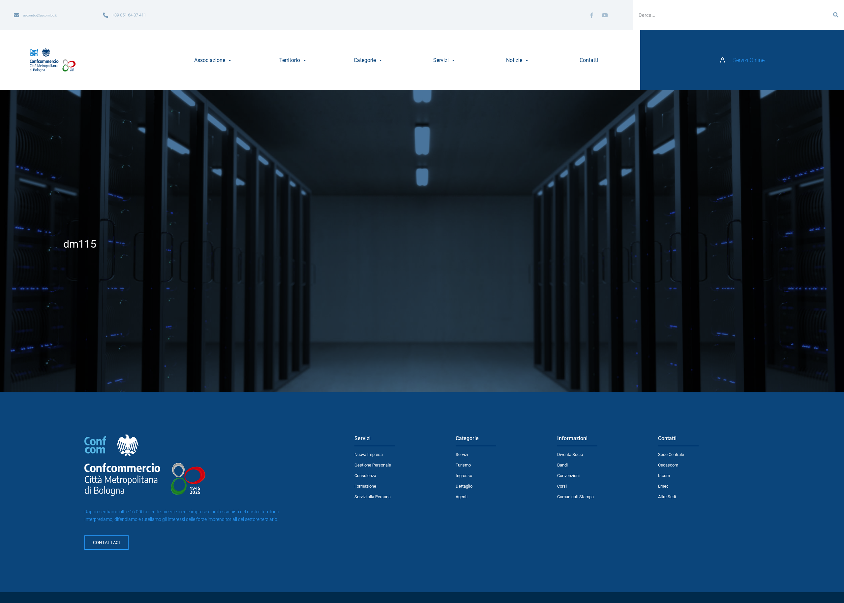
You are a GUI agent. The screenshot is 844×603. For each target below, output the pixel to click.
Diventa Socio (570, 454)
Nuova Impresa (368, 454)
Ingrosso (464, 475)
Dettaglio (464, 486)
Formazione (365, 486)
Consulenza (365, 475)
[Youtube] (605, 15)
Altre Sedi (667, 496)
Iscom (664, 475)
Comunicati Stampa (575, 496)
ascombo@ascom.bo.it (40, 15)
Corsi (562, 486)
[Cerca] (836, 15)
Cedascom (668, 465)
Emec (663, 486)
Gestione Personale (372, 465)
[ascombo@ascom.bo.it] (16, 15)
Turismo (463, 465)
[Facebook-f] (591, 15)
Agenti (461, 496)
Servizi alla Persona (372, 496)
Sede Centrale (671, 454)
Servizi (462, 454)
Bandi (562, 465)
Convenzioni (568, 475)
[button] (213, 60)
